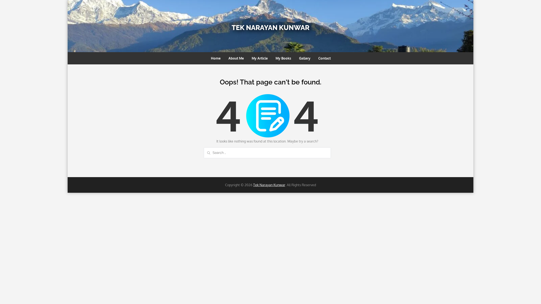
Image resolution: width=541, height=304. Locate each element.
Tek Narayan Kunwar (270, 27)
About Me (236, 58)
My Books (283, 58)
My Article (260, 58)
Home (216, 58)
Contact (324, 58)
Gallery (304, 58)
